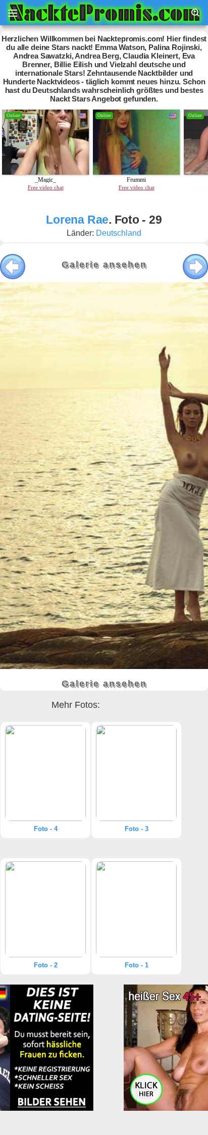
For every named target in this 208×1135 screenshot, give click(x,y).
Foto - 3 (136, 829)
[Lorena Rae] (45, 773)
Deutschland (118, 233)
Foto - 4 (46, 829)
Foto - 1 (136, 965)
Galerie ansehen (104, 265)
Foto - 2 (46, 965)
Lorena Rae (77, 219)
